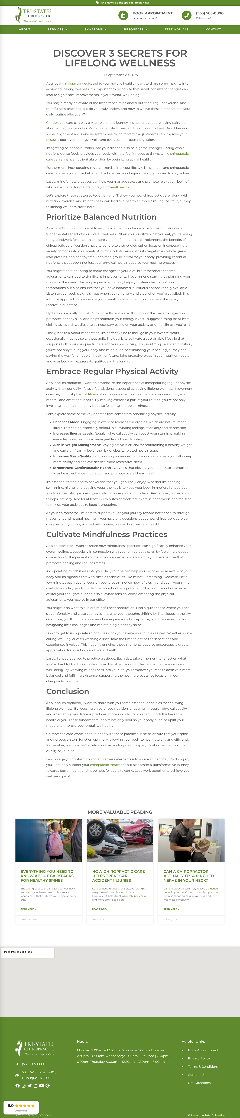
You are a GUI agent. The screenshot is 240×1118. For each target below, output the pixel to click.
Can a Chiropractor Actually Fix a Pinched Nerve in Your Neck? (189, 875)
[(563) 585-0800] (186, 15)
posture (52, 140)
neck (29, 892)
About (24, 29)
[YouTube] (41, 1086)
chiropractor (71, 83)
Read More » (28, 909)
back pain (140, 896)
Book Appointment (153, 13)
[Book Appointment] (123, 15)
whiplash (127, 896)
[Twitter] (29, 1086)
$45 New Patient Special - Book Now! (125, 2)
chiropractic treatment (108, 765)
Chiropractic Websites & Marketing (206, 1115)
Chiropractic (55, 123)
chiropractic (120, 892)
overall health (118, 187)
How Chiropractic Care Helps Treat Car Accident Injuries (118, 875)
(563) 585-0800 (210, 13)
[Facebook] (17, 1086)
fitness (93, 394)
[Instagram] (23, 1086)
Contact (213, 29)
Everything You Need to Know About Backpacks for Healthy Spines (47, 875)
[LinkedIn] (35, 1086)
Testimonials (177, 29)
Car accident (100, 888)
